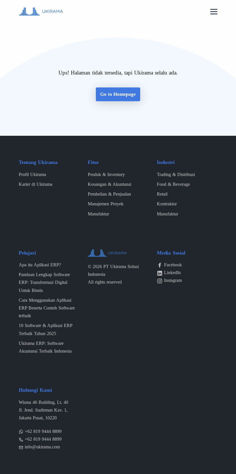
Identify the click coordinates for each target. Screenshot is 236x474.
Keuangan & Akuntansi (109, 184)
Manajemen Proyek (105, 203)
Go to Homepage (118, 94)
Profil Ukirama (32, 174)
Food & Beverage (173, 184)
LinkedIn (172, 272)
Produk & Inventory (106, 174)
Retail (162, 194)
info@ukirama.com (42, 446)
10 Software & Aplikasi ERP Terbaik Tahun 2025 (45, 329)
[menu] (213, 12)
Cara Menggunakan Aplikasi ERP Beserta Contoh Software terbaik (47, 308)
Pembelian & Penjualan (109, 194)
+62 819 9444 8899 (43, 431)
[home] (41, 11)
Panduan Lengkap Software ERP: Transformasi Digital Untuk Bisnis (44, 282)
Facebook (173, 264)
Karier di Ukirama (35, 184)
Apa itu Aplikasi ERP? (40, 264)
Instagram (173, 280)
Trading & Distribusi (176, 174)
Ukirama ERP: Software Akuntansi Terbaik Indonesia (45, 347)
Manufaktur (98, 213)
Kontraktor (167, 203)
